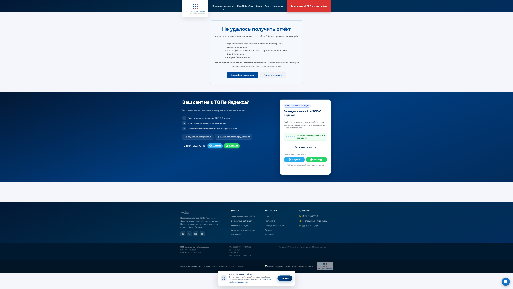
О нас (259, 6)
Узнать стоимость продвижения (235, 137)
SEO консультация (239, 225)
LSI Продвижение (193, 266)
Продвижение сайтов (223, 6)
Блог (267, 6)
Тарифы (268, 230)
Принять (285, 278)
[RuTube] (202, 233)
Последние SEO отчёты (275, 225)
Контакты (278, 6)
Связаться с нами (273, 75)
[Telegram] (182, 233)
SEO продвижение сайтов (243, 216)
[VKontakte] (189, 233)
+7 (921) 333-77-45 (193, 146)
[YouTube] (195, 233)
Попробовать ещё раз (242, 75)
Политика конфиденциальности (299, 266)
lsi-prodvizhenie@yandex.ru (314, 221)
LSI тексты (236, 234)
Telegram (217, 145)
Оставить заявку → (305, 147)
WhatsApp (233, 145)
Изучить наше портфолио (199, 137)
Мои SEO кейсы (245, 6)
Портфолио (270, 221)
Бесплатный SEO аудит (241, 221)
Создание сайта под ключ (243, 230)
